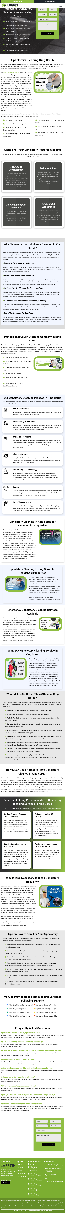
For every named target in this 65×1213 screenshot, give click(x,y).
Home (21, 1167)
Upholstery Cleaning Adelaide (35, 1185)
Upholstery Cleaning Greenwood (19, 1016)
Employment (22, 1176)
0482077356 (18, 1)
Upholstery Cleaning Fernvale (46, 1005)
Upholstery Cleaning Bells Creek (19, 1012)
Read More (5, 1182)
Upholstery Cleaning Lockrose (46, 1012)
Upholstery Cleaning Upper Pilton (47, 1016)
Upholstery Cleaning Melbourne (33, 1169)
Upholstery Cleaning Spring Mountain (20, 1005)
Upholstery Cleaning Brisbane (35, 1175)
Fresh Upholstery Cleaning (11, 72)
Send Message (47, 33)
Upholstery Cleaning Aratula (17, 1009)
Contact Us (22, 1173)
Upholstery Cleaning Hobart (34, 1190)
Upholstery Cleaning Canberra (35, 1180)
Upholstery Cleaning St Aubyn (46, 1009)
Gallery (21, 1170)
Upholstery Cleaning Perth (34, 1195)
